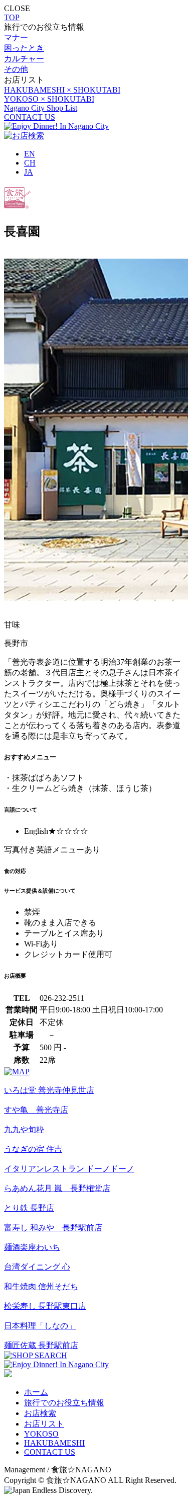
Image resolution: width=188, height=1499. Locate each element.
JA (28, 172)
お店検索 (40, 1413)
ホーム (36, 1392)
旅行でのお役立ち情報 (64, 1402)
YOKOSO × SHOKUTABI (49, 99)
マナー (16, 37)
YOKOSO (41, 1434)
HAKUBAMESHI (54, 1443)
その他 (16, 69)
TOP (12, 17)
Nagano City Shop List (40, 108)
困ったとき (24, 48)
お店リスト (44, 1423)
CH (30, 163)
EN (29, 153)
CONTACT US (29, 117)
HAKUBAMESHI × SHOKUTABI (62, 90)
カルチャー (24, 58)
